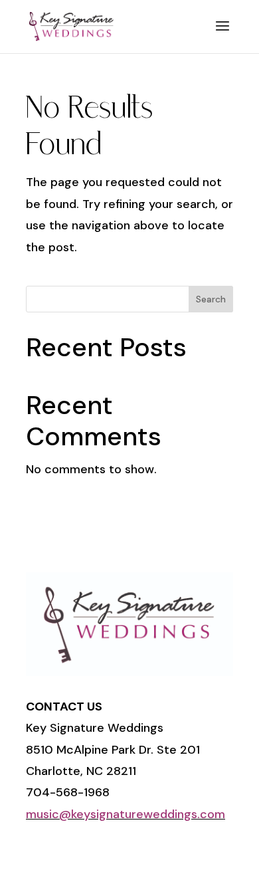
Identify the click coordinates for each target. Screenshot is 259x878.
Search (211, 299)
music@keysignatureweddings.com (125, 814)
